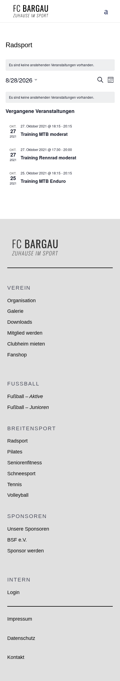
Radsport (17, 441)
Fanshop (17, 355)
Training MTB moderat (44, 134)
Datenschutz (21, 638)
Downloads (19, 322)
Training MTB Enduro (43, 181)
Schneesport (21, 473)
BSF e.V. (17, 540)
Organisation (21, 300)
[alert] (60, 65)
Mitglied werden (24, 333)
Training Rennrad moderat (48, 157)
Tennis (14, 484)
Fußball (25, 396)
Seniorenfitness (24, 462)
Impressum (19, 619)
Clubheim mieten (26, 344)
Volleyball (17, 495)
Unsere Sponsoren (28, 529)
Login (13, 592)
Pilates (14, 452)
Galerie (15, 311)
